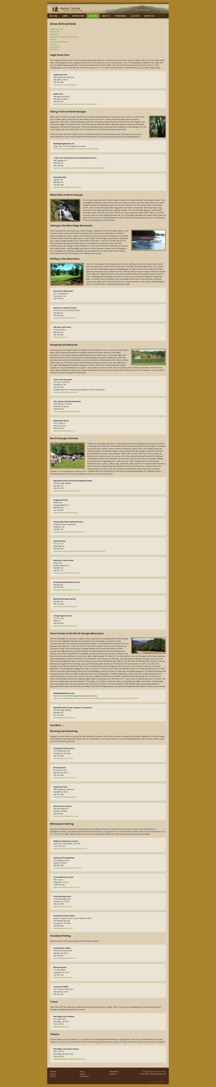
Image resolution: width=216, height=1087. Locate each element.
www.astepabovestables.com (64, 958)
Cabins (65, 16)
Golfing (53, 39)
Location (135, 16)
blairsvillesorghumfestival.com (65, 512)
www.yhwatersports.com (63, 758)
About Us (106, 16)
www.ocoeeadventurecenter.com (66, 887)
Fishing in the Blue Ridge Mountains (64, 37)
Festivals (53, 44)
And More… (54, 49)
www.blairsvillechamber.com (64, 718)
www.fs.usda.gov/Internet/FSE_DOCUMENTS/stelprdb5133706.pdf (79, 168)
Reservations (78, 16)
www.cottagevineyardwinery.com (66, 411)
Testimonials (120, 16)
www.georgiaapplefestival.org (65, 626)
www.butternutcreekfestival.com (66, 573)
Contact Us (149, 16)
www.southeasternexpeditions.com (67, 868)
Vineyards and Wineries (59, 42)
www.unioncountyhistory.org (64, 606)
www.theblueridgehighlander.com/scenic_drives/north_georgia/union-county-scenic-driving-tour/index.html (95, 698)
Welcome (53, 16)
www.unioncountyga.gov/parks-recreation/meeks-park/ (75, 104)
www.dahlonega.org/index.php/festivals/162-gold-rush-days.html (79, 551)
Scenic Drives (55, 47)
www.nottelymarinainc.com (64, 778)
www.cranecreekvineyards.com (65, 392)
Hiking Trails (55, 32)
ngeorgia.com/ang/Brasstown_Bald (67, 187)
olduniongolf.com (60, 337)
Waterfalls (54, 34)
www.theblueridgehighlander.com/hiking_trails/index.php (76, 149)
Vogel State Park (56, 29)
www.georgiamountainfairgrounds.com (69, 532)
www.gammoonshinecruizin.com (66, 590)
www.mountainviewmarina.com (65, 816)
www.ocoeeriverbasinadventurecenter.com (70, 849)
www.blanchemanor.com (63, 977)
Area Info (93, 16)
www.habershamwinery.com (64, 431)
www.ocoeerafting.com (62, 906)
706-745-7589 (144, 1074)
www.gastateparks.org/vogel (64, 85)
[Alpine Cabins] (108, 12)
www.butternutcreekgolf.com (65, 318)
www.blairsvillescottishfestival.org (67, 491)
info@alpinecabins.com (158, 1074)
